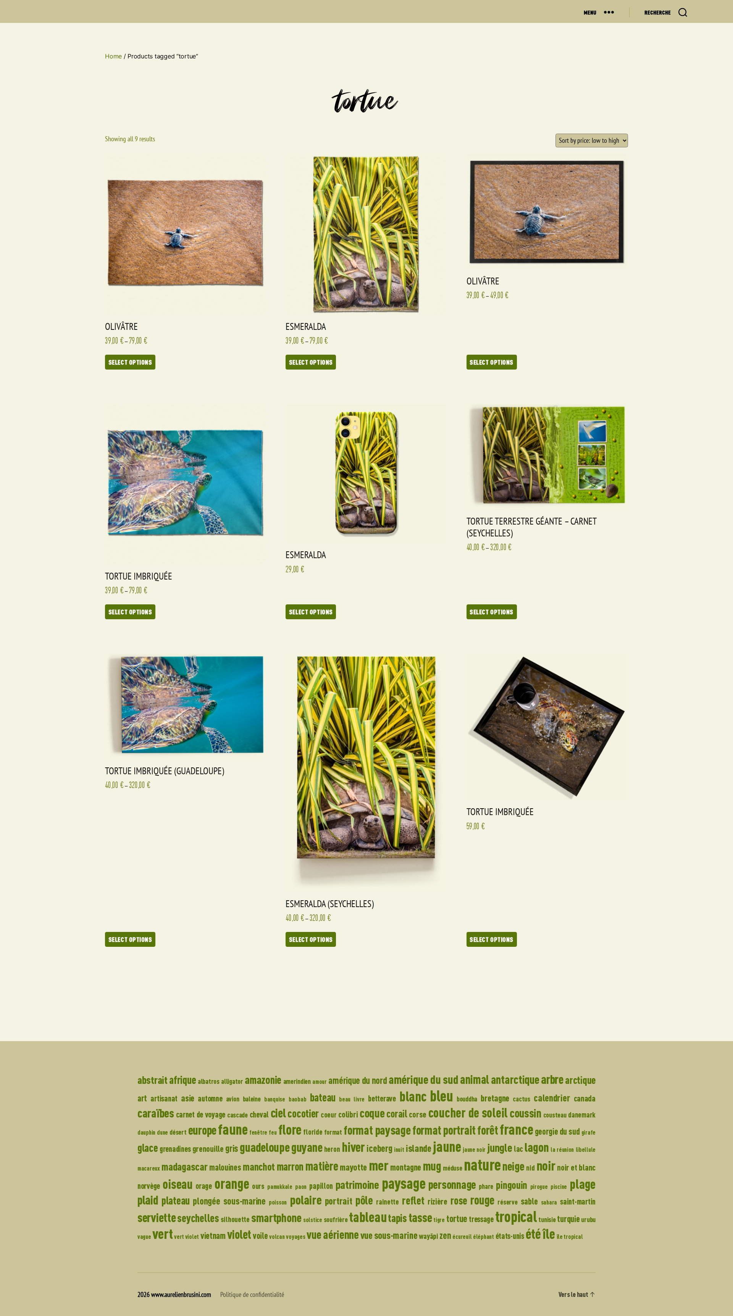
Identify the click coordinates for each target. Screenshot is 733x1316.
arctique (580, 1080)
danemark (582, 1114)
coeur (329, 1114)
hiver (353, 1147)
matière (321, 1165)
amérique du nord (357, 1080)
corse (417, 1114)
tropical (516, 1216)
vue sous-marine (389, 1235)
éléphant (483, 1236)
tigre (439, 1219)
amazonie (263, 1079)
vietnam (213, 1235)
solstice (312, 1219)
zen (445, 1235)
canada (585, 1098)
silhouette (235, 1219)
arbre (552, 1079)
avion (232, 1099)
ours (258, 1186)
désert (178, 1132)
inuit (399, 1149)
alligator (232, 1081)
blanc (412, 1096)
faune (233, 1129)
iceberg (379, 1148)
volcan (276, 1236)
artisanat (164, 1098)
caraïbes (155, 1113)
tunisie (546, 1219)
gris (231, 1148)
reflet (413, 1200)
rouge (482, 1199)
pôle (364, 1200)
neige (513, 1166)
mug (432, 1165)
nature (482, 1164)
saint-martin (578, 1201)
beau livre (352, 1099)
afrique (182, 1079)
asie (187, 1097)
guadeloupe (264, 1147)
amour (319, 1081)
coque (372, 1113)
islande (418, 1148)
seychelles (198, 1217)
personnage (452, 1184)
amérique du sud (423, 1079)
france (516, 1129)
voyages (295, 1236)
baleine (252, 1099)
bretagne (495, 1097)
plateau (175, 1200)
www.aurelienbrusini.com (181, 1294)
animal (474, 1079)
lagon (537, 1147)
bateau (323, 1097)
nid (530, 1167)
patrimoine (357, 1184)
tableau (367, 1217)
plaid (147, 1199)
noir (545, 1165)
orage (203, 1185)
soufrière (336, 1219)
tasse (420, 1217)
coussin (525, 1113)
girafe (588, 1132)
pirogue (539, 1186)
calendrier (552, 1097)
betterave (382, 1098)
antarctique (515, 1079)
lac (518, 1148)
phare (486, 1186)
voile (260, 1235)
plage (583, 1184)
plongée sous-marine (229, 1200)
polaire (305, 1199)
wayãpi (428, 1236)
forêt (487, 1129)
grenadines (175, 1148)
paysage (403, 1183)
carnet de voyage (201, 1114)
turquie (568, 1218)
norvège (148, 1185)
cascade (237, 1115)
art (142, 1098)
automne (210, 1098)
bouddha (467, 1099)
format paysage (377, 1129)
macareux (148, 1168)
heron (332, 1149)
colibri (348, 1114)
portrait (338, 1200)
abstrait (152, 1079)
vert (162, 1233)
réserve (507, 1202)
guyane (306, 1147)
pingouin (511, 1185)
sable (529, 1201)
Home (113, 56)
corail (396, 1114)
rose (458, 1200)
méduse (452, 1168)
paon (301, 1186)
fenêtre (258, 1132)
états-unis (510, 1235)
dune (162, 1132)
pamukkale (279, 1186)
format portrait (444, 1130)
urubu (588, 1219)
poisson (278, 1202)
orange (232, 1183)
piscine (559, 1186)
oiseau (177, 1184)
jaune (447, 1146)
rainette (387, 1201)
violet (239, 1234)
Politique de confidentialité (252, 1294)
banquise (274, 1099)
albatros (209, 1081)
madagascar (184, 1166)
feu (272, 1132)
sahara (549, 1202)
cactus (521, 1099)
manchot (259, 1166)
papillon (321, 1185)
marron (290, 1166)
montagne (405, 1167)
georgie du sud (557, 1131)
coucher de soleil (468, 1112)
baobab (297, 1099)
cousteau (555, 1115)
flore (290, 1129)
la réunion (562, 1149)
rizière (437, 1201)
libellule (586, 1149)
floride (312, 1131)
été (533, 1234)
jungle (499, 1147)
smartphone (276, 1217)
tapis (397, 1217)
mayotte (353, 1166)
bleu (441, 1095)
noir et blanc (576, 1167)
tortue (456, 1218)
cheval (259, 1114)
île (548, 1233)
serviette (156, 1217)
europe (202, 1129)
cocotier (303, 1113)
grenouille (208, 1148)
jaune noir (474, 1149)
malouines (225, 1167)
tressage (481, 1219)
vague (144, 1236)
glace (147, 1147)
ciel (278, 1112)
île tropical (570, 1236)
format (333, 1132)
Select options (130, 362)
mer (379, 1165)
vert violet (186, 1236)
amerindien (297, 1081)
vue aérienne (333, 1234)
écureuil (461, 1236)
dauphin (146, 1132)
